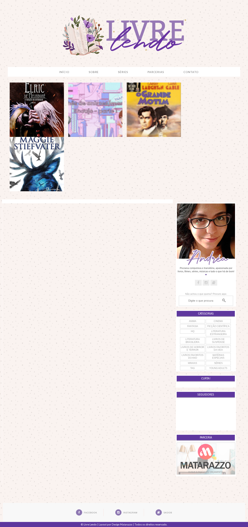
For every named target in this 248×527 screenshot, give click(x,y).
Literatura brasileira (192, 340)
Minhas (192, 363)
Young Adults (218, 368)
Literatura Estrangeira (218, 332)
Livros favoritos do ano (192, 356)
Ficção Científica (218, 326)
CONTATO (191, 72)
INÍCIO (64, 72)
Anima (192, 321)
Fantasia (192, 326)
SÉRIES (123, 72)
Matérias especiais (218, 356)
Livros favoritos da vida (218, 348)
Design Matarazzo (122, 524)
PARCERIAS (155, 72)
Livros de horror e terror (192, 348)
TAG (192, 368)
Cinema (218, 321)
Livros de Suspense (218, 340)
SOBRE (94, 72)
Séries (218, 363)
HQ (192, 331)
